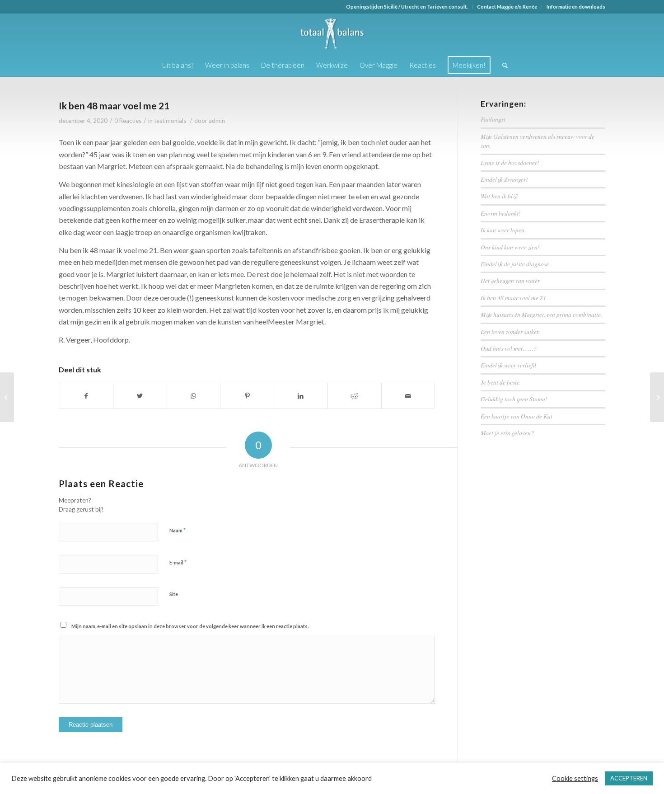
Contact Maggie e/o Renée (507, 6)
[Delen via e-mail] (408, 396)
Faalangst (493, 119)
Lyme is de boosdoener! (510, 162)
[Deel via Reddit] (354, 396)
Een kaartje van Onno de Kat (516, 416)
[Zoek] (502, 65)
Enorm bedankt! (501, 213)
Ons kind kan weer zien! (510, 247)
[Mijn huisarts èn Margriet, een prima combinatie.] (7, 397)
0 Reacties (127, 120)
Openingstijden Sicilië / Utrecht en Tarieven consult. (407, 6)
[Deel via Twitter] (140, 396)
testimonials (170, 120)
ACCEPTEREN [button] (628, 778)
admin (217, 120)
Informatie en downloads (576, 6)
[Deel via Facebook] (86, 396)
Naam (177, 530)
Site (173, 594)
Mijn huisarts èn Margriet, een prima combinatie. (541, 314)
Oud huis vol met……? (509, 348)
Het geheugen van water (510, 280)
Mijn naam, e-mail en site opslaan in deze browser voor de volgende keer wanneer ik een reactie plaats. (190, 626)
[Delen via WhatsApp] (193, 396)
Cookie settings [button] (575, 778)
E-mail (178, 562)
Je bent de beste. (501, 382)
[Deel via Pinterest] (247, 396)
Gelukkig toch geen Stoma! (514, 399)
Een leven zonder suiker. (510, 331)
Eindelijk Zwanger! (504, 179)
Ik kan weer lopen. (503, 230)
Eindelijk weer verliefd (508, 365)
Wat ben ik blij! (499, 196)
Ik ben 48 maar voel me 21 (114, 105)
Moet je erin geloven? (507, 432)
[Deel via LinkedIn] (300, 396)
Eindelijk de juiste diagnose (515, 263)
